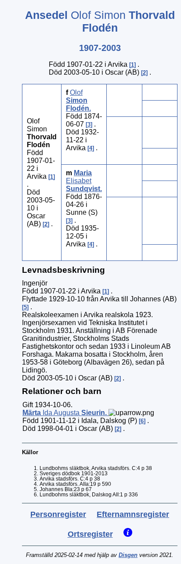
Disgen (128, 555)
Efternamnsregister (133, 514)
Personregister (58, 514)
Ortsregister (90, 534)
